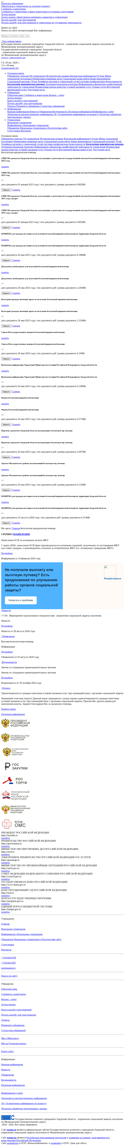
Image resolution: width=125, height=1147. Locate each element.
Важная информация (18, 111)
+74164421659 (8, 957)
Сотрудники (14, 130)
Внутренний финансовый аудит (75, 149)
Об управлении (31, 138)
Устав (118, 141)
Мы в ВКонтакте (10, 1038)
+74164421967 (8, 963)
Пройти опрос (8, 709)
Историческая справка (51, 138)
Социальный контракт (103, 141)
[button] (15, 73)
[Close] (2, 180)
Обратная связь (15, 95)
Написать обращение (25, 4)
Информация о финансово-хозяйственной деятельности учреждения (69, 147)
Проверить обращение (28, 106)
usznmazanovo (8, 968)
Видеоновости (60, 111)
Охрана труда (51, 149)
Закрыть (6, 190)
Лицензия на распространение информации (24, 1098)
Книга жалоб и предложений (22, 100)
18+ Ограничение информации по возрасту (23, 1103)
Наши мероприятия (81, 141)
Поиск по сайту (9, 976)
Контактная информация (77, 138)
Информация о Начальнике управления (21, 934)
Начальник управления (19, 122)
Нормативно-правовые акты (28, 141)
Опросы (11, 106)
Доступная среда (101, 149)
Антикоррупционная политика (17, 147)
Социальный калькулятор (57, 141)
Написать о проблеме (21, 600)
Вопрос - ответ (56, 95)
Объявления (45, 111)
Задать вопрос (34, 15)
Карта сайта (7, 1051)
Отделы (94, 138)
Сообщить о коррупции (37, 10)
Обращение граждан (12, 138)
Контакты (26, 130)
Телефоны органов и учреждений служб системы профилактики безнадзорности (43, 144)
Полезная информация (80, 111)
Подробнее (7, 553)
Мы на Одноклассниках (13, 1043)
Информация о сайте (103, 111)
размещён (56, 1143)
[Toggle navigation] (2, 1)
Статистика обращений (52, 106)
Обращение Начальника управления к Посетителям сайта (31, 939)
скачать (5, 166)
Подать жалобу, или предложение (41, 21)
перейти (5, 838)
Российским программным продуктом (46, 1137)
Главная (16, 528)
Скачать (16, 190)
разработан (12, 1143)
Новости (34, 111)
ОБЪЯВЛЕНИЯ (21, 534)
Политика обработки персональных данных (24, 1108)
